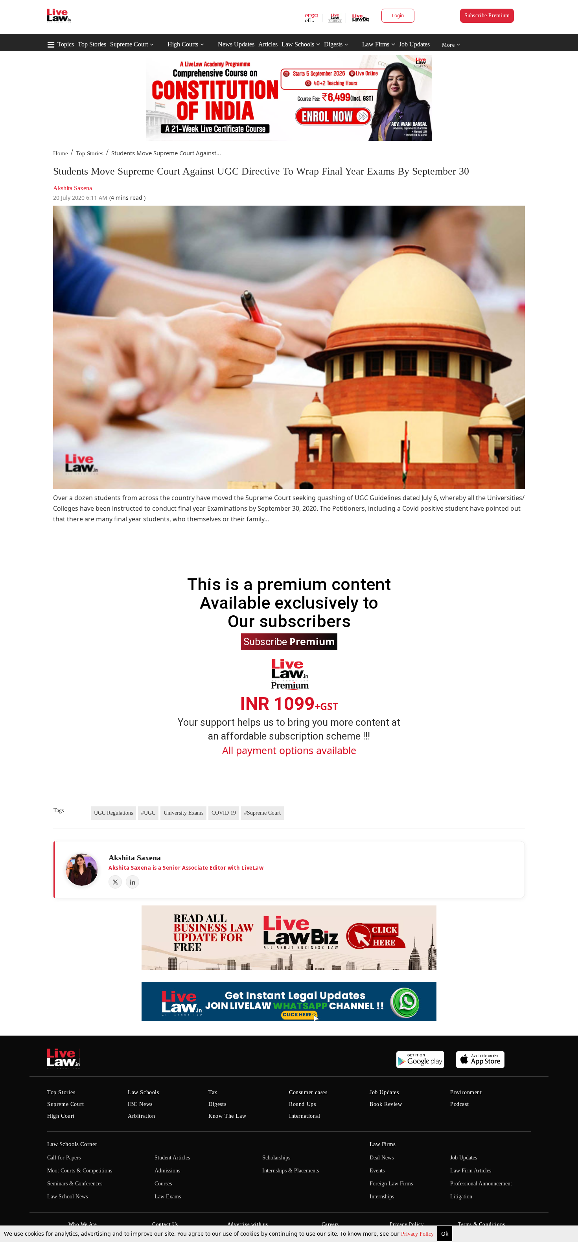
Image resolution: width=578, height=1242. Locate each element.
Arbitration (141, 1116)
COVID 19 (224, 813)
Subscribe (289, 641)
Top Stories (92, 44)
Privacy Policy (418, 1234)
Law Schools (298, 44)
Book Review (386, 1104)
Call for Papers (64, 1158)
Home (60, 153)
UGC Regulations (113, 813)
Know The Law (227, 1116)
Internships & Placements (290, 1171)
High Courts (183, 44)
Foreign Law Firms (391, 1184)
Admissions (167, 1171)
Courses (163, 1184)
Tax (212, 1092)
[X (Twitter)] (115, 882)
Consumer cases (308, 1092)
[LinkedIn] (132, 882)
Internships (382, 1197)
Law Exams (168, 1197)
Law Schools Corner (72, 1144)
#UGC (148, 813)
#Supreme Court (262, 813)
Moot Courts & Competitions (79, 1171)
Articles (268, 44)
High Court (61, 1116)
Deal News (382, 1158)
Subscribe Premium (487, 15)
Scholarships (276, 1158)
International (304, 1116)
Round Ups (302, 1104)
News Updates (236, 44)
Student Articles (172, 1158)
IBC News (140, 1104)
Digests (333, 44)
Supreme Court (129, 44)
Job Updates (414, 44)
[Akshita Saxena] (82, 870)
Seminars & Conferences (74, 1184)
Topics (65, 44)
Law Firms (375, 44)
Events (377, 1171)
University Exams (183, 813)
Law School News (67, 1197)
